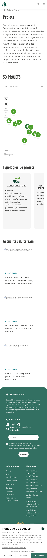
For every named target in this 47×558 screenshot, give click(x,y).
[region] (23, 126)
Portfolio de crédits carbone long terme (33, 513)
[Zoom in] (6, 108)
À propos (9, 471)
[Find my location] (6, 99)
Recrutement (11, 481)
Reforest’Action (13, 10)
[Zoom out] (6, 112)
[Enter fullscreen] (6, 104)
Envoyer (23, 454)
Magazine (10, 484)
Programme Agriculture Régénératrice (32, 473)
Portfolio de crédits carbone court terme (33, 504)
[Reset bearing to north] (6, 115)
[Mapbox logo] (9, 154)
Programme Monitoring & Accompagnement (34, 482)
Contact (9, 488)
